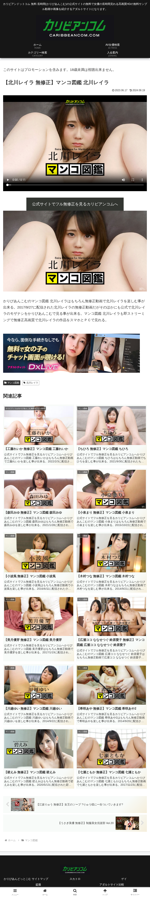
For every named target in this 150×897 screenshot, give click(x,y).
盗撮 (38, 884)
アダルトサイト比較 (111, 884)
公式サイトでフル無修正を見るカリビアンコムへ (75, 204)
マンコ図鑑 (13, 382)
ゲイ (124, 878)
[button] (138, 647)
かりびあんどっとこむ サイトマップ (26, 878)
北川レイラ (32, 382)
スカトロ (75, 878)
